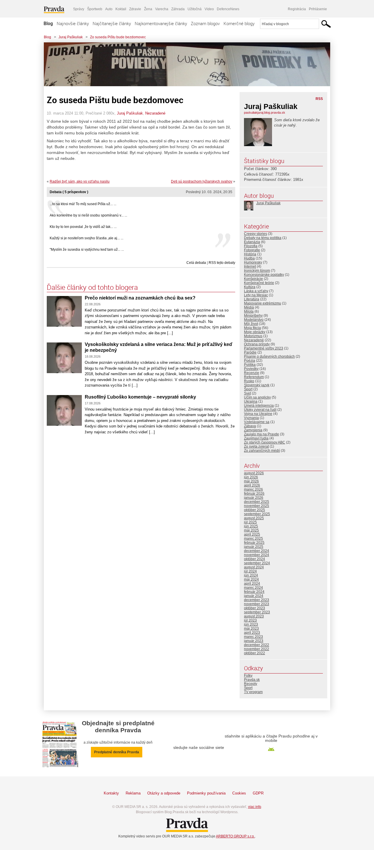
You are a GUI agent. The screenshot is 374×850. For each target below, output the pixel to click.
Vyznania (251, 418)
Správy (78, 9)
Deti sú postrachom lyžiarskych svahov (201, 181)
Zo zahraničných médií (262, 451)
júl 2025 (250, 522)
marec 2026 (253, 489)
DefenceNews (228, 9)
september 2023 (257, 612)
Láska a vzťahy (256, 291)
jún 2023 (251, 624)
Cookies (239, 793)
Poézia (249, 361)
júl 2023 (250, 620)
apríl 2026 (252, 485)
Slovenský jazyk (256, 385)
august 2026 (254, 473)
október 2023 (254, 608)
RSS (319, 99)
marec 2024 (253, 588)
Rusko (249, 381)
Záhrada (178, 9)
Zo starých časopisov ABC (264, 442)
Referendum (254, 377)
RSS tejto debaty (222, 263)
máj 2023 (251, 628)
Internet (250, 266)
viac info (254, 807)
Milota (249, 311)
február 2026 (254, 493)
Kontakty (111, 793)
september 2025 (257, 514)
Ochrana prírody (257, 344)
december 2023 (256, 600)
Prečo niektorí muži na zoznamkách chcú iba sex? (140, 297)
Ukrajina (250, 401)
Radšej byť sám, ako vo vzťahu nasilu (80, 181)
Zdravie (135, 9)
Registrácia (297, 9)
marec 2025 (253, 538)
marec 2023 (253, 637)
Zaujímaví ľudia (256, 438)
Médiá (249, 307)
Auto (108, 9)
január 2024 (253, 596)
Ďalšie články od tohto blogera (92, 287)
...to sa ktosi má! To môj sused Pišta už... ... (83, 204)
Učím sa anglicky (257, 397)
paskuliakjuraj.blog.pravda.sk (264, 112)
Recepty (250, 684)
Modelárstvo (254, 320)
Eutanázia (252, 242)
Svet (247, 393)
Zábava (250, 426)
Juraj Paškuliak (70, 37)
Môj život (251, 324)
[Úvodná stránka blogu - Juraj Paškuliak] (182, 64)
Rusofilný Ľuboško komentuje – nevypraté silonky (140, 396)
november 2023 (256, 604)
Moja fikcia (252, 328)
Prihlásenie (318, 9)
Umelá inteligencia (259, 406)
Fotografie (252, 250)
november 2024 (256, 555)
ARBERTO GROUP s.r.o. (235, 836)
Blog (48, 23)
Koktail (120, 9)
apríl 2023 (252, 633)
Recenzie (251, 373)
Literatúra (251, 299)
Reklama (133, 793)
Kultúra (249, 287)
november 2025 (256, 506)
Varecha (161, 9)
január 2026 (253, 498)
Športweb (94, 9)
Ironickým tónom (257, 271)
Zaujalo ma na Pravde (261, 434)
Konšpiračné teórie (259, 283)
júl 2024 (250, 571)
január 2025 (253, 547)
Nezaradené (155, 113)
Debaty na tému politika (262, 238)
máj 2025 (251, 530)
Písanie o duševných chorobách (269, 356)
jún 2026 (251, 477)
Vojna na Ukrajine (258, 414)
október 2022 (254, 653)
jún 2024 (251, 575)
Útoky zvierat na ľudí (260, 410)
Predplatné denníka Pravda (116, 752)
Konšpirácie (253, 279)
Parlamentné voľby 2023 (263, 348)
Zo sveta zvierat (256, 446)
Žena (148, 9)
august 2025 (254, 518)
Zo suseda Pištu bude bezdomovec (118, 37)
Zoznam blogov (205, 23)
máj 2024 (251, 579)
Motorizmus (253, 336)
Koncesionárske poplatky (264, 275)
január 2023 (253, 641)
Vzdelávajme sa (256, 422)
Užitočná (195, 9)
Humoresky (253, 262)
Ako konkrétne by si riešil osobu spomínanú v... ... (88, 215)
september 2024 (257, 563)
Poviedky (251, 369)
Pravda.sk (252, 680)
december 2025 (256, 502)
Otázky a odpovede (163, 793)
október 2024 (254, 559)
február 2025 (254, 543)
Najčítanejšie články (112, 23)
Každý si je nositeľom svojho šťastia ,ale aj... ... (86, 238)
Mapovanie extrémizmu (262, 303)
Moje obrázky (254, 332)
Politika (250, 365)
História (250, 254)
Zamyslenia (253, 430)
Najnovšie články (73, 23)
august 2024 (254, 567)
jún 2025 (251, 526)
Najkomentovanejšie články (161, 23)
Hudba (249, 258)
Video (209, 9)
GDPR (258, 793)
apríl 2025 (252, 534)
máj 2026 (251, 481)
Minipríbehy (253, 316)
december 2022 (256, 645)
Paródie (250, 352)
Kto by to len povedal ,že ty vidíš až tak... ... (83, 227)
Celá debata (196, 263)
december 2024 (256, 551)
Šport (248, 389)
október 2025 (254, 510)
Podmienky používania (206, 793)
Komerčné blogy (239, 23)
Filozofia (250, 246)
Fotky (248, 676)
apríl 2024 (252, 583)
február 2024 (254, 592)
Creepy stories (255, 234)
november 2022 (256, 649)
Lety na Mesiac (256, 295)
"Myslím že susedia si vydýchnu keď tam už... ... (87, 249)
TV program (253, 692)
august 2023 (254, 616)
